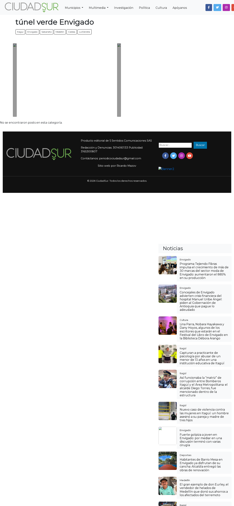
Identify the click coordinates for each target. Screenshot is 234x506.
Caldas (71, 31)
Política (144, 8)
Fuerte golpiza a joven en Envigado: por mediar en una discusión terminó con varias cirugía (201, 440)
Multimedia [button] (97, 8)
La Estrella (84, 31)
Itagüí (183, 348)
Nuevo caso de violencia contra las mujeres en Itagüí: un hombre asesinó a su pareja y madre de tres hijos (204, 415)
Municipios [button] (73, 8)
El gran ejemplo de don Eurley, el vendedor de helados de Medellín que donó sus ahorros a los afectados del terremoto (204, 490)
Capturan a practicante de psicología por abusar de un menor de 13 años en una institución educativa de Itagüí (202, 358)
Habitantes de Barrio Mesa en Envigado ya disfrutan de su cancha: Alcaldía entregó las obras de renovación (201, 465)
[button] (208, 7)
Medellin (60, 31)
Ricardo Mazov (126, 165)
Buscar (200, 145)
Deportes (185, 455)
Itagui (20, 31)
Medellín (185, 480)
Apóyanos (180, 8)
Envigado (32, 31)
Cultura (161, 8)
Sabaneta (46, 31)
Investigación (123, 8)
